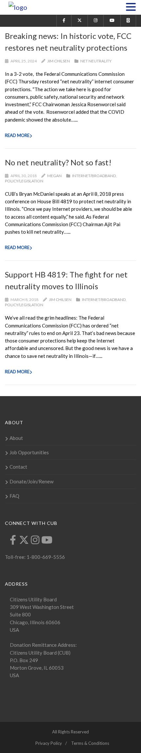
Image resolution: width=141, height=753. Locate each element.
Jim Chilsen (58, 61)
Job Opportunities (29, 452)
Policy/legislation (24, 180)
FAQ (14, 496)
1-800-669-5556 (45, 557)
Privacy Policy (48, 743)
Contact (18, 467)
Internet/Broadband (94, 175)
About (16, 438)
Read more (17, 135)
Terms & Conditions (90, 743)
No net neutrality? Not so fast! (58, 162)
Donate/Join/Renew (31, 481)
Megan (54, 175)
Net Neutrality (95, 61)
